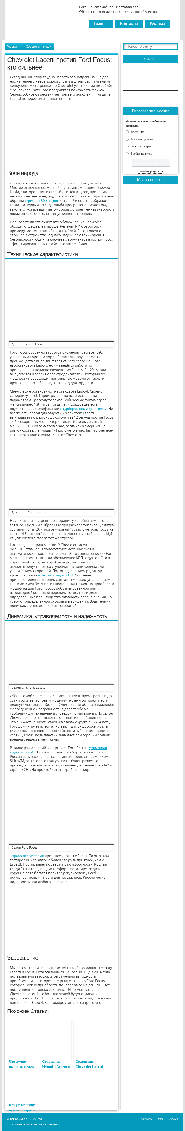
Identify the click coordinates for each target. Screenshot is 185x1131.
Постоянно (137, 131)
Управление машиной (27, 856)
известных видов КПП (55, 575)
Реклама (157, 23)
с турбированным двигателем (83, 409)
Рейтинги (135, 79)
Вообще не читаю (141, 153)
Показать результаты (150, 171)
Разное (133, 94)
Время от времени (142, 138)
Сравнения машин (39, 46)
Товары (133, 87)
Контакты (129, 23)
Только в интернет (141, 146)
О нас (160, 1119)
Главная (101, 23)
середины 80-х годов (41, 201)
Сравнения (136, 71)
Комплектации (138, 102)
